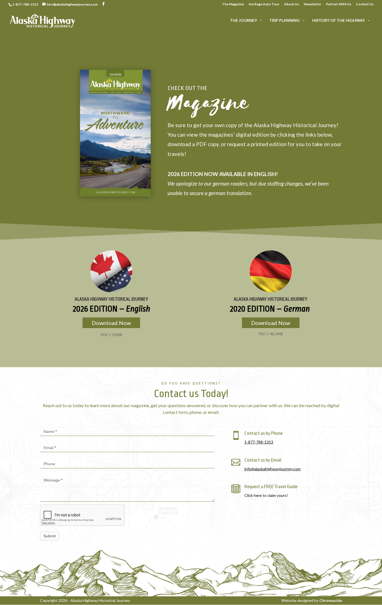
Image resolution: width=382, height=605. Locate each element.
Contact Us (365, 4)
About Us (291, 4)
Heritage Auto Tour (264, 4)
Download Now (111, 322)
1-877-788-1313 (258, 442)
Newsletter (312, 4)
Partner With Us (338, 4)
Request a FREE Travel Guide (271, 486)
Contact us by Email (262, 460)
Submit (49, 536)
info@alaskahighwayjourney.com (272, 468)
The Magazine (233, 4)
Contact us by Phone (263, 433)
